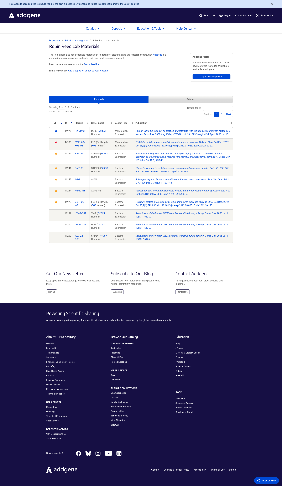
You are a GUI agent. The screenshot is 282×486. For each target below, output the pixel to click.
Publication (141, 123)
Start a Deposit (53, 438)
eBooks (179, 348)
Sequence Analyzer (185, 403)
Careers (50, 375)
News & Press (53, 384)
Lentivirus (115, 379)
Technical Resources (56, 416)
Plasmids (99, 99)
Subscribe (117, 292)
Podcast (180, 357)
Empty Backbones (120, 402)
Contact (155, 469)
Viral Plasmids (118, 420)
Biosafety (51, 366)
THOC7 (103, 235)
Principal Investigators (76, 40)
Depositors (54, 40)
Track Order (267, 15)
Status (232, 469)
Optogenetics (117, 411)
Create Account (243, 15)
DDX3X (102, 131)
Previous (208, 114)
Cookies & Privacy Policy (176, 469)
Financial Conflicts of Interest (60, 362)
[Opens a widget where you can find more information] (266, 481)
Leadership (51, 348)
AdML (78, 179)
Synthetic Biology (119, 415)
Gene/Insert (97, 123)
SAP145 (79, 153)
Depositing (51, 407)
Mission (50, 343)
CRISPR (114, 397)
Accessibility (200, 469)
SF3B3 (104, 168)
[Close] (271, 3)
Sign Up (51, 292)
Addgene (157, 54)
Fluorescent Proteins (121, 406)
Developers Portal (184, 412)
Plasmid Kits (117, 357)
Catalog (91, 28)
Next (228, 114)
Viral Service (52, 420)
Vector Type (121, 123)
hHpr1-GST (80, 224)
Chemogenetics (118, 393)
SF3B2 (104, 153)
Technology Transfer (56, 393)
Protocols (180, 362)
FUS (94, 145)
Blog (178, 343)
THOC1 (101, 224)
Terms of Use (218, 469)
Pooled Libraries (119, 362)
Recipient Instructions (57, 389)
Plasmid (79, 123)
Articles (190, 99)
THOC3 (101, 213)
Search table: (194, 108)
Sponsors (51, 357)
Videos (179, 371)
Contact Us (182, 292)
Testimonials (52, 352)
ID (65, 123)
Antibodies (116, 348)
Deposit (116, 28)
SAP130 (79, 168)
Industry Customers (56, 380)
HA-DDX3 (80, 131)
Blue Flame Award (55, 371)
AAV (113, 375)
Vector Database (184, 407)
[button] (207, 15)
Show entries (60, 111)
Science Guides (183, 366)
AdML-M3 (80, 190)
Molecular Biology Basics (188, 352)
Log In (227, 15)
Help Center (184, 28)
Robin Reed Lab (92, 64)
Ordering (50, 411)
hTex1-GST (80, 213)
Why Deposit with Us (56, 434)
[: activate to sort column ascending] (56, 123)
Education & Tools (149, 28)
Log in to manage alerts (211, 76)
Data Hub (180, 398)
